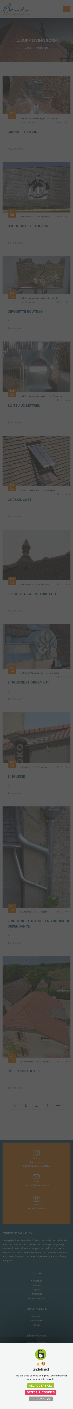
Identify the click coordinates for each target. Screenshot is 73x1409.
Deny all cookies (41, 1392)
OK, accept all (40, 1385)
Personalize (41, 1399)
